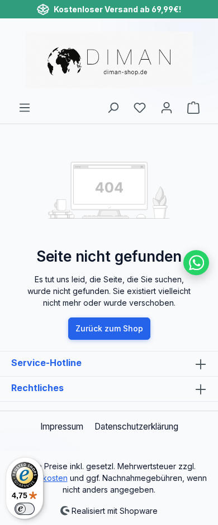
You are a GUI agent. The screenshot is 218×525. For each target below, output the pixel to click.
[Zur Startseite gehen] (109, 60)
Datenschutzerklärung (136, 426)
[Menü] (24, 108)
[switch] (25, 509)
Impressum (61, 426)
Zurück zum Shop (109, 328)
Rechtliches (37, 387)
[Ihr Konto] (166, 108)
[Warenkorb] (193, 108)
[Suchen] (112, 108)
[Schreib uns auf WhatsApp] (196, 263)
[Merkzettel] (139, 108)
